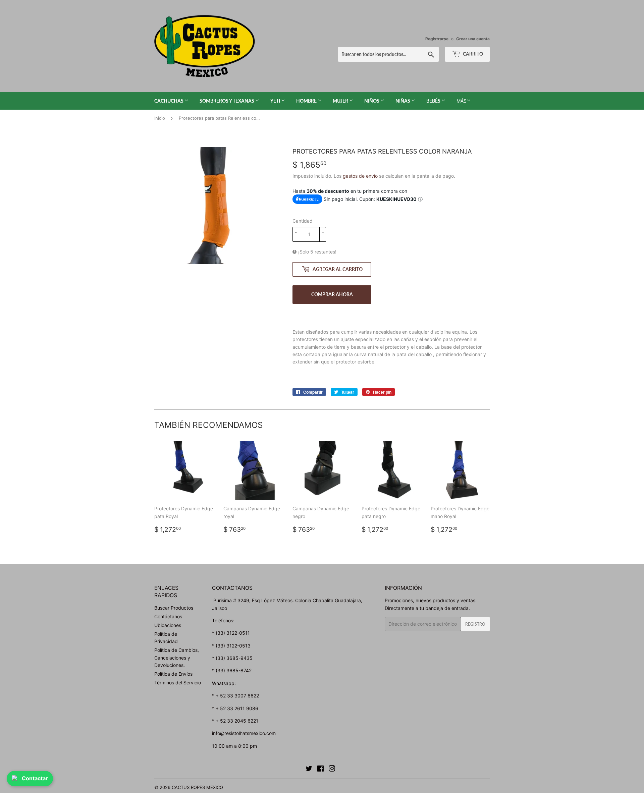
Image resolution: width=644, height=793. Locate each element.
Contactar (35, 778)
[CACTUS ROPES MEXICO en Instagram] (332, 769)
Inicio (159, 118)
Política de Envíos (173, 674)
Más (462, 101)
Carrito (472, 54)
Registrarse (436, 38)
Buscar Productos (173, 608)
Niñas (403, 101)
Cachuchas (169, 101)
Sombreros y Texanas (227, 101)
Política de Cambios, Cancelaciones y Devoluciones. (176, 657)
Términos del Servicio (177, 682)
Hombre (307, 101)
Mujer (341, 101)
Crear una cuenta (473, 38)
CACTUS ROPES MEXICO (197, 787)
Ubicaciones (167, 625)
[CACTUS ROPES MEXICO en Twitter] (309, 769)
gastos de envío (360, 176)
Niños (372, 101)
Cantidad (302, 221)
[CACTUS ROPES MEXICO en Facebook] (320, 769)
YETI (275, 101)
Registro (475, 624)
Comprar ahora (332, 294)
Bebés (433, 101)
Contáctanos (168, 616)
